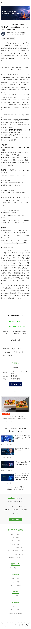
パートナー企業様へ (15, 585)
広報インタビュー (15, 534)
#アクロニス (5, 349)
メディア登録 (15, 582)
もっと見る (21, 489)
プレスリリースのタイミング (15, 550)
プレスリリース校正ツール (15, 557)
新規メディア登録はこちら (16, 321)
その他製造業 (15, 379)
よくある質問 (24, 510)
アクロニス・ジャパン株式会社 (16, 33)
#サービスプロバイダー (9, 352)
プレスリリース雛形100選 (15, 547)
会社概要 (15, 596)
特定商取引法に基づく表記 (15, 613)
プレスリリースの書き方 (15, 544)
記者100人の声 (15, 537)
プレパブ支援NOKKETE (15, 568)
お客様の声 (6, 510)
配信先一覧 (22, 506)
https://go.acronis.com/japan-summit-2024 (13, 175)
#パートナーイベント (8, 355)
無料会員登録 (15, 519)
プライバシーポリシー (15, 609)
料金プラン (14, 506)
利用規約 (15, 606)
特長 (7, 506)
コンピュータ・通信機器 (8, 38)
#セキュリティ (16, 349)
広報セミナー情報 (15, 540)
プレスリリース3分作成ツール (15, 554)
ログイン (15, 513)
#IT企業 (21, 352)
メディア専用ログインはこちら (16, 326)
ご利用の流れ (15, 510)
